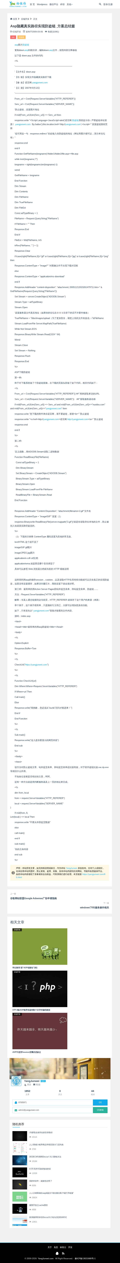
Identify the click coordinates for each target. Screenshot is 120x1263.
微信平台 (53, 4)
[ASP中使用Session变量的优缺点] (39, 1031)
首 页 (32, 4)
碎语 (62, 4)
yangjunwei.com (40, 82)
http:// (70, 419)
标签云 (63, 1247)
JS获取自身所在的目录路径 (41, 1132)
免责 (56, 1247)
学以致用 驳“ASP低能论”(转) (24, 968)
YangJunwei (71, 868)
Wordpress (42, 4)
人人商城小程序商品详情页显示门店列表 (46, 1145)
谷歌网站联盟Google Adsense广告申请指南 (33, 898)
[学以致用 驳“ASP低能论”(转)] (39, 946)
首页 (15, 19)
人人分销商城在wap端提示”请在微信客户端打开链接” (51, 1193)
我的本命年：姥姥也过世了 (40, 1181)
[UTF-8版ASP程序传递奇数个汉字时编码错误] (39, 988)
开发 (70, 1247)
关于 (50, 1247)
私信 (38, 1084)
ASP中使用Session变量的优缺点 (26, 1052)
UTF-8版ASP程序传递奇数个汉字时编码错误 (31, 1010)
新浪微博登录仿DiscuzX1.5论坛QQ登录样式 (48, 1217)
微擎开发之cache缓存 (38, 1205)
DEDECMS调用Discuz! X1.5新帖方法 (45, 1157)
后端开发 (25, 19)
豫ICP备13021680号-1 (85, 1258)
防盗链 (21, 37)
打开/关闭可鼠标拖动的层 (40, 1169)
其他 (69, 4)
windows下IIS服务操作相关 (94, 907)
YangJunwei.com (46, 1258)
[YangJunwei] (17, 4)
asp (13, 37)
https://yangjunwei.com (36, 664)
